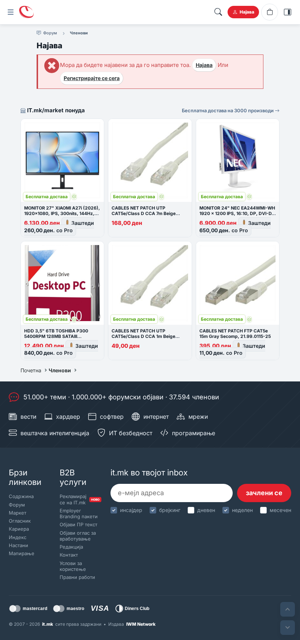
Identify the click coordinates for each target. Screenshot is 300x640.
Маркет (17, 513)
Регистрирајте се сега (92, 78)
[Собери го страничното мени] (10, 12)
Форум (17, 505)
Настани (18, 545)
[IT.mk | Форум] (26, 12)
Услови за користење (73, 566)
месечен (280, 510)
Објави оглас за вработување (78, 536)
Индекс (17, 537)
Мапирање (21, 553)
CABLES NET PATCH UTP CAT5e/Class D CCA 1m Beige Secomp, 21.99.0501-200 (143, 336)
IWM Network (140, 624)
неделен (242, 510)
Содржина (21, 496)
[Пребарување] (218, 12)
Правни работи (77, 577)
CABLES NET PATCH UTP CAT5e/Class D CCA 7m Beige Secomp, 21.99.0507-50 (144, 213)
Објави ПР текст (78, 524)
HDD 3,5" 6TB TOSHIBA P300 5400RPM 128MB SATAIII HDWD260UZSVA (56, 336)
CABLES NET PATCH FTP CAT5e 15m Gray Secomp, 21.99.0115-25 (235, 333)
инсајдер (131, 510)
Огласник (20, 521)
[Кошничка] (269, 12)
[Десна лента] (288, 12)
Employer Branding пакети (79, 513)
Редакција (71, 547)
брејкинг (169, 510)
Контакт (69, 555)
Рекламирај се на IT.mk (79, 499)
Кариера (19, 529)
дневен (206, 510)
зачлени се (264, 493)
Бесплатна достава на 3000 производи (228, 110)
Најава (204, 65)
